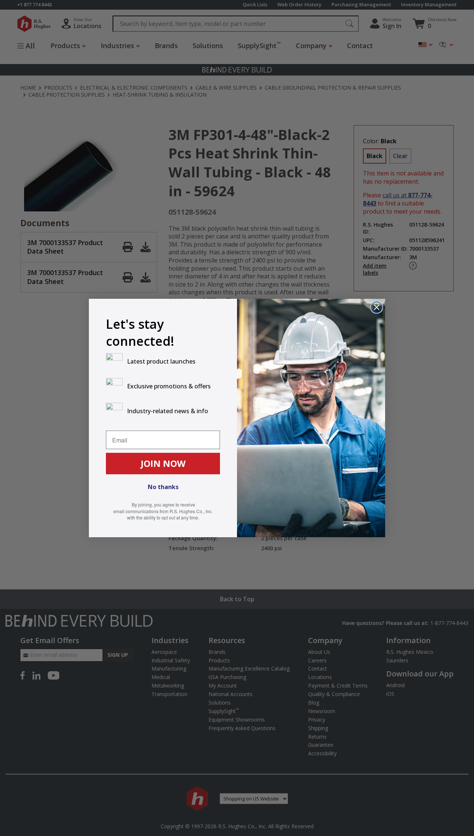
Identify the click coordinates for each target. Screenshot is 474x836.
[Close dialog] (376, 307)
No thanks (163, 487)
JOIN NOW (163, 463)
